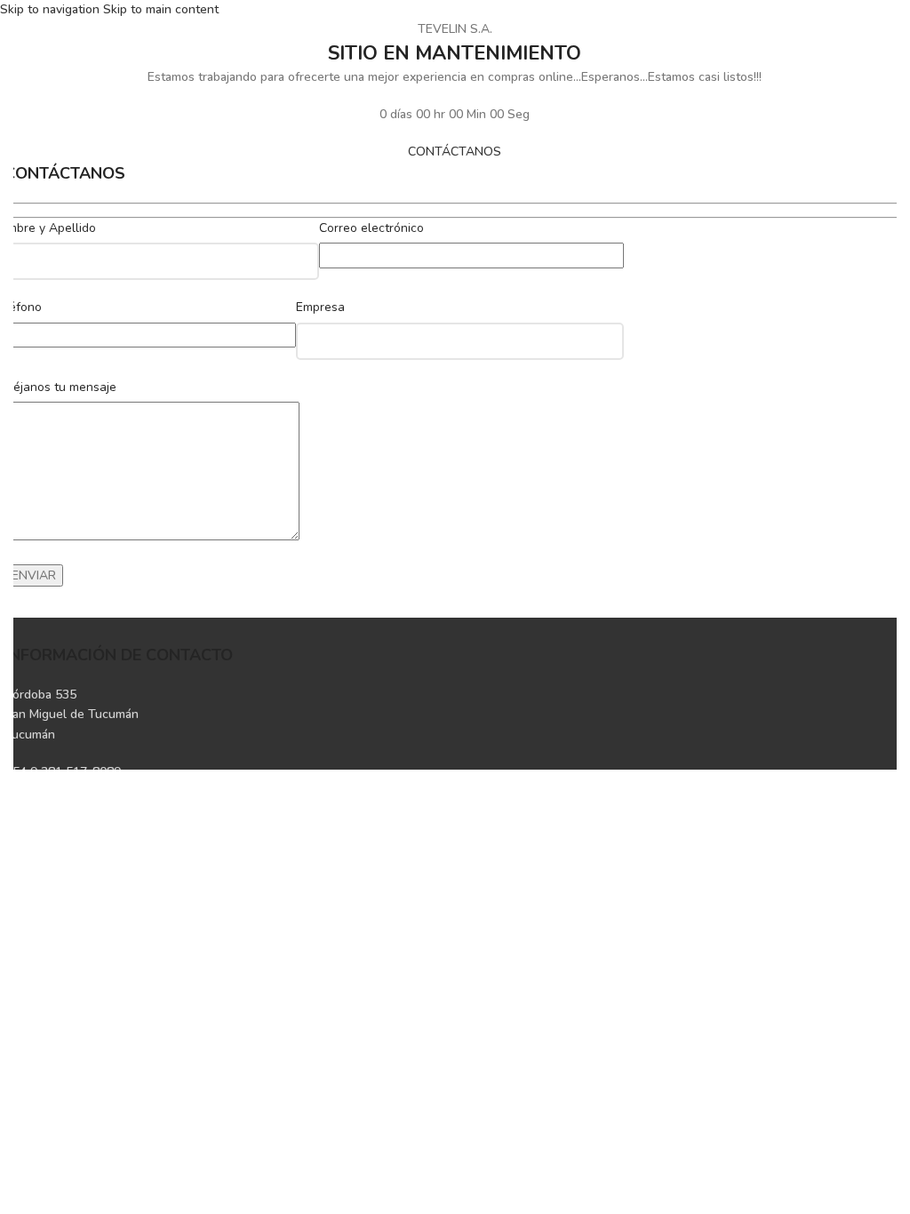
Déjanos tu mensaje (60, 387)
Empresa (320, 307)
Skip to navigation (51, 9)
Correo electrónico (371, 228)
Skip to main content (161, 9)
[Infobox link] (455, 715)
